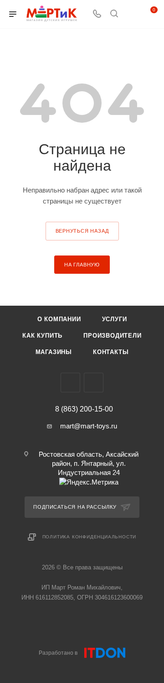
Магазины (54, 352)
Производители (112, 335)
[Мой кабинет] (131, 14)
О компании (59, 319)
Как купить (42, 335)
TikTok (93, 382)
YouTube (70, 382)
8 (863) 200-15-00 (84, 409)
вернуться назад (82, 231)
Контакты (110, 352)
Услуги (114, 319)
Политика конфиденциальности (89, 536)
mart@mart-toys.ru (88, 426)
